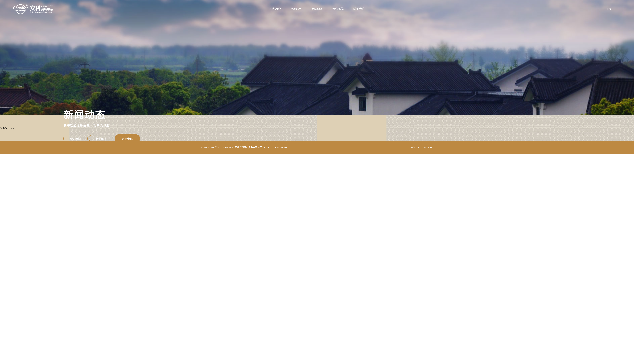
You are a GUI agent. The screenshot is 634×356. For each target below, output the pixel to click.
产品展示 (296, 9)
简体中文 (415, 147)
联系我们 (358, 9)
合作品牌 (337, 9)
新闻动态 (317, 9)
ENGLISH (428, 147)
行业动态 (101, 138)
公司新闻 (75, 138)
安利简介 (275, 9)
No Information (7, 128)
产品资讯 (127, 138)
